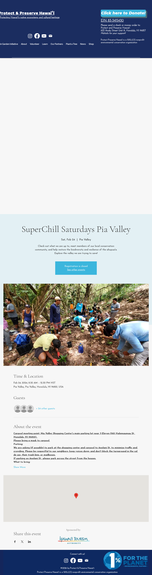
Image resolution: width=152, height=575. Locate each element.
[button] (45, 44)
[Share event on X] (22, 541)
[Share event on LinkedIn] (29, 541)
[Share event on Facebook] (15, 541)
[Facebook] (37, 36)
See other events (76, 270)
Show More (20, 467)
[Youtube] (44, 36)
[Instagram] (30, 36)
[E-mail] (50, 35)
